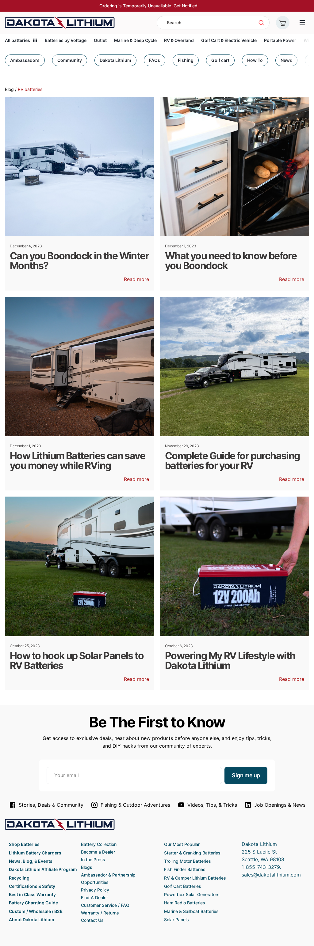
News (286, 60)
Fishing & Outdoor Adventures (135, 805)
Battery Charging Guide (33, 902)
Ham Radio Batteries (184, 902)
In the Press (93, 859)
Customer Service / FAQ (105, 905)
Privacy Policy (95, 889)
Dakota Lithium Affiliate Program (43, 869)
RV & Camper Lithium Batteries (195, 877)
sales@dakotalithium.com (271, 875)
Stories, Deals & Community (51, 805)
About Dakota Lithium (31, 919)
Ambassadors (25, 60)
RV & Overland (179, 40)
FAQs (154, 60)
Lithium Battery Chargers (35, 852)
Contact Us (92, 920)
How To (255, 60)
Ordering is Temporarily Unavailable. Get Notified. (149, 5)
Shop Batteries (24, 844)
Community (69, 60)
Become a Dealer (98, 851)
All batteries (17, 40)
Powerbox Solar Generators (192, 894)
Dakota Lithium (115, 60)
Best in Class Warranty (32, 894)
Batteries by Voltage (65, 40)
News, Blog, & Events (30, 861)
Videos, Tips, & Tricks (212, 805)
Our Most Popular (182, 844)
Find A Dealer (94, 897)
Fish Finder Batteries (184, 869)
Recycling (19, 877)
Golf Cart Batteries (182, 886)
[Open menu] (302, 22)
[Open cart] (282, 22)
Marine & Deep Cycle (135, 40)
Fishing (185, 60)
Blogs (86, 867)
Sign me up (246, 775)
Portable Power (280, 40)
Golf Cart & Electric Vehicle (229, 40)
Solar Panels (176, 919)
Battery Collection (99, 844)
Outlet (100, 40)
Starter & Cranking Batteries (192, 852)
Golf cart (220, 60)
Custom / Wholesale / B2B (36, 911)
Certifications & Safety (32, 886)
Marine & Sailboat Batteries (191, 911)
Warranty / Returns (100, 912)
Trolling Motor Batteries (187, 861)
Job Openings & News (279, 805)
